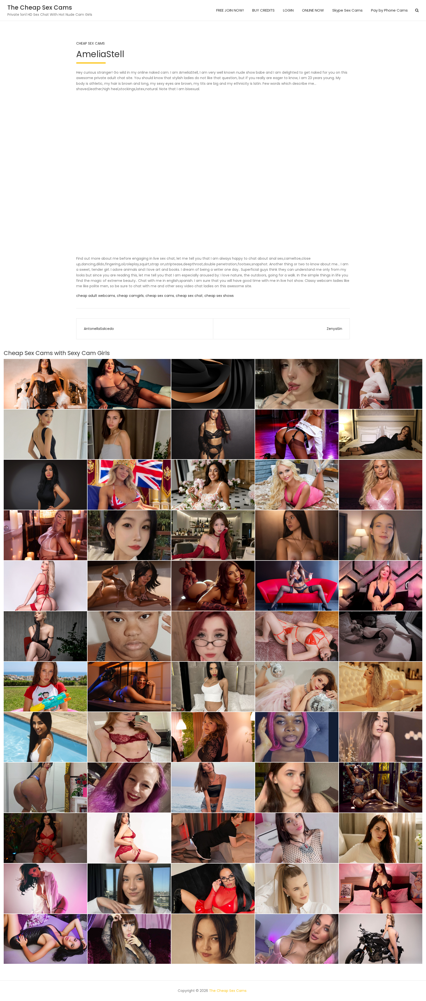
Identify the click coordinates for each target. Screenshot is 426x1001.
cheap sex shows (219, 295)
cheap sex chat (189, 295)
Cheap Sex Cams (90, 43)
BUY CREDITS (263, 10)
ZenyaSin (334, 328)
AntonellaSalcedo (99, 328)
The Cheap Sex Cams (39, 7)
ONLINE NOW (313, 10)
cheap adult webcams (95, 295)
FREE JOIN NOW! (230, 10)
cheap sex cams (159, 295)
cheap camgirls (130, 295)
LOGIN (288, 10)
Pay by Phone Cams (389, 10)
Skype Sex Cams (347, 10)
